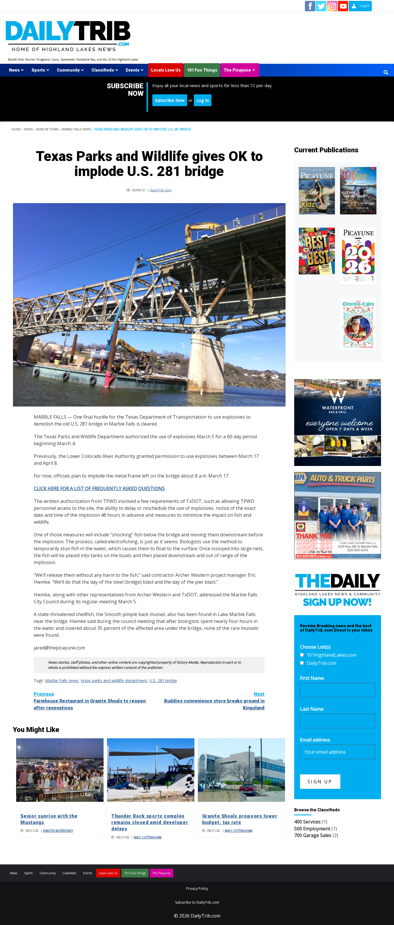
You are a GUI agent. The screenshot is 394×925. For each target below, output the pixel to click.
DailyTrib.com (161, 190)
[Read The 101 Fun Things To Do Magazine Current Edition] (358, 191)
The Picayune (237, 70)
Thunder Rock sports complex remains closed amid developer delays (149, 822)
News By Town (47, 129)
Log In (202, 100)
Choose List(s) (315, 647)
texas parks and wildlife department (114, 680)
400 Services (307, 822)
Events (132, 70)
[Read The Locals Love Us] (317, 251)
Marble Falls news (76, 129)
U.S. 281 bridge (163, 680)
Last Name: (312, 709)
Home (16, 129)
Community (68, 70)
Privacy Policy (197, 888)
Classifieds (102, 70)
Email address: (315, 740)
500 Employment (312, 828)
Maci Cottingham (148, 837)
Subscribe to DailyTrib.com (197, 902)
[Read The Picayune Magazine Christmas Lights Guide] (358, 323)
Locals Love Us (166, 70)
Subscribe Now (170, 100)
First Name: (312, 678)
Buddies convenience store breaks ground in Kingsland (214, 701)
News (14, 70)
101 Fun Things (202, 70)
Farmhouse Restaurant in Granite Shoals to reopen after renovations (90, 701)
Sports (38, 70)
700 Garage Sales (312, 835)
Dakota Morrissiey (58, 831)
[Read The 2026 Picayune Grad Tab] (358, 256)
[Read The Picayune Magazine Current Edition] (317, 191)
